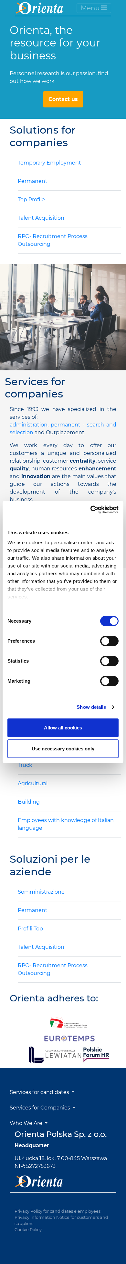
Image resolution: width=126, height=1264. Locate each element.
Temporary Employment (49, 163)
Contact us (63, 99)
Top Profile (31, 199)
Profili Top (30, 929)
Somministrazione (41, 892)
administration (28, 425)
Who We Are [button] (27, 1123)
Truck (25, 765)
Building (29, 802)
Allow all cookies (63, 727)
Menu (91, 8)
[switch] (109, 641)
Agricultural (32, 783)
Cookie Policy (28, 1229)
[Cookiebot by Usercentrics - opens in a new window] (91, 510)
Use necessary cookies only (63, 748)
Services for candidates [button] (40, 1092)
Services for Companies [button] (40, 1108)
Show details (91, 707)
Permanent (32, 181)
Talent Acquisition (41, 218)
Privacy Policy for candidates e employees (57, 1211)
